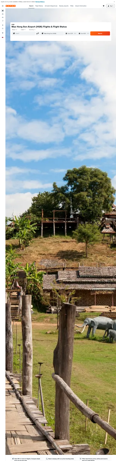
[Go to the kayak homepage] (11, 6)
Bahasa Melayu (40, 1)
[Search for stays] (3, 14)
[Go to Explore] (3, 25)
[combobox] (15, 29)
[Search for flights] (3, 10)
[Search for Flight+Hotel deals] (3, 20)
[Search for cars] (3, 17)
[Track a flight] (3, 28)
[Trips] (3, 33)
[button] (114, 1)
